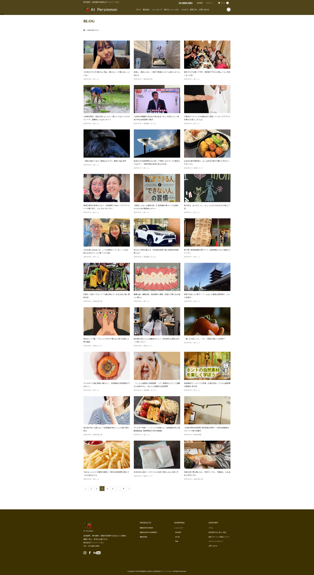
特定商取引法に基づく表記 (217, 532)
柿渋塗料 (178, 532)
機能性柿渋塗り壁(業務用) (148, 532)
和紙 (176, 541)
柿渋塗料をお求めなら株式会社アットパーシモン (156, 571)
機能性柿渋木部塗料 (146, 528)
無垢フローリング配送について (219, 537)
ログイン (209, 3)
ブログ (138, 10)
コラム (211, 528)
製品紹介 (146, 10)
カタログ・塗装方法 (189, 10)
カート (224, 3)
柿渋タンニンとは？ (171, 10)
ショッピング (157, 10)
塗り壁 (177, 537)
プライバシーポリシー (216, 541)
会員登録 (200, 3)
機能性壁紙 (143, 537)
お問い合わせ (204, 10)
